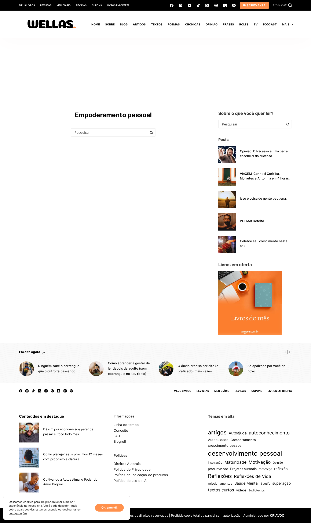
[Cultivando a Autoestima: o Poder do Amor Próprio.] (29, 482)
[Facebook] (171, 5)
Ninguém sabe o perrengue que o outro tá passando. (58, 368)
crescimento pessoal (225, 445)
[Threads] (46, 390)
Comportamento (243, 440)
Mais (285, 24)
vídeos (241, 490)
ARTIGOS (139, 24)
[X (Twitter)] (207, 5)
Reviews (81, 5)
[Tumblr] (225, 5)
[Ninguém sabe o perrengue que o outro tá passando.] (26, 368)
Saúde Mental (246, 483)
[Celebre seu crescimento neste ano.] (227, 244)
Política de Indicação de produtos (141, 475)
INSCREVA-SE (254, 5)
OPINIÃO (211, 24)
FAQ (117, 436)
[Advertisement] (155, 70)
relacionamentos (220, 483)
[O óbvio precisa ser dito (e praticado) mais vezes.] (166, 368)
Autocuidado (218, 440)
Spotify (265, 483)
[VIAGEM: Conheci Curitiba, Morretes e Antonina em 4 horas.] (227, 177)
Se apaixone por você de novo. (266, 368)
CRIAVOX (277, 515)
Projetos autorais (243, 469)
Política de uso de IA (130, 480)
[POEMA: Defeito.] (227, 222)
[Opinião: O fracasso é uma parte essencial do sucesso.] (227, 154)
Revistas (45, 5)
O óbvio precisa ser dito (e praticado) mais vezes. (198, 368)
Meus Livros (27, 5)
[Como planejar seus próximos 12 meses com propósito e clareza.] (29, 457)
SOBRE (110, 24)
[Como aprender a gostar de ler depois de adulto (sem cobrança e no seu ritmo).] (96, 368)
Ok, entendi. (109, 508)
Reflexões (220, 476)
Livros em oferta (118, 5)
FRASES (228, 24)
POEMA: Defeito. (252, 221)
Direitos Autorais (127, 464)
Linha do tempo (126, 425)
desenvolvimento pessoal (245, 453)
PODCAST (270, 24)
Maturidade (235, 462)
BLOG (124, 24)
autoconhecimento (269, 432)
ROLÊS (243, 24)
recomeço (265, 469)
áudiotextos (257, 490)
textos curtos (221, 489)
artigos (217, 432)
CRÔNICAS (192, 24)
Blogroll (120, 441)
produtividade (218, 469)
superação (281, 483)
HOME (95, 24)
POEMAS (174, 24)
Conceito (121, 430)
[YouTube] (189, 5)
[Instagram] (180, 5)
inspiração (215, 462)
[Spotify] (234, 5)
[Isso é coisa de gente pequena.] (227, 199)
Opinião (278, 462)
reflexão (281, 469)
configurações (18, 513)
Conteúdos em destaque (41, 416)
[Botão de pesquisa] (151, 132)
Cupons (97, 5)
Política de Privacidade (132, 469)
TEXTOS (156, 24)
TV (256, 24)
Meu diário (64, 5)
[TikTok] (198, 5)
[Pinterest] (216, 5)
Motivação (260, 462)
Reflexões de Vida (252, 476)
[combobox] (109, 132)
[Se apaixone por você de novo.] (235, 368)
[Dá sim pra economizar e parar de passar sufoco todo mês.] (29, 432)
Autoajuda (238, 433)
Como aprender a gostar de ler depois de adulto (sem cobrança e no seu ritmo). (129, 368)
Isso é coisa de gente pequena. (263, 198)
